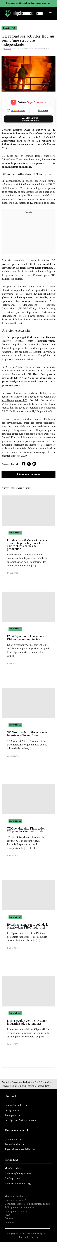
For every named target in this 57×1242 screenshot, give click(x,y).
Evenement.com (13, 1139)
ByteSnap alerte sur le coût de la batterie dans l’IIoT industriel (27, 926)
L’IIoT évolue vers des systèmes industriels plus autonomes (27, 1022)
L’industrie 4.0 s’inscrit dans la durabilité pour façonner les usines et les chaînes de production (27, 544)
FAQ (7, 1214)
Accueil (5, 1082)
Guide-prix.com (13, 1178)
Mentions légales (14, 1196)
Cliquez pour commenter (28, 474)
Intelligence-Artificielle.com (20, 1120)
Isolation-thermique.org (18, 1183)
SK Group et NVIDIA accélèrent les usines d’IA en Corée (28, 734)
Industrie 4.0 (9, 28)
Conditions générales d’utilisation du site (27, 1203)
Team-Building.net (15, 1144)
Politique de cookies (16, 1211)
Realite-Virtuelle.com (16, 1105)
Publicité (9, 1222)
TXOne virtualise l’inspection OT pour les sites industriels (26, 830)
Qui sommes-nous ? (15, 1200)
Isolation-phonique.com (18, 1173)
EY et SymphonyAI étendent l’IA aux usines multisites (25, 637)
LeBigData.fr (12, 1110)
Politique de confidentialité (19, 1207)
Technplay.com (13, 1115)
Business (16, 1082)
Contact (9, 1218)
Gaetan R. (7, 49)
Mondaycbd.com (14, 1168)
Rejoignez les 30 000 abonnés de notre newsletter (28, 3)
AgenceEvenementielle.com (20, 1149)
